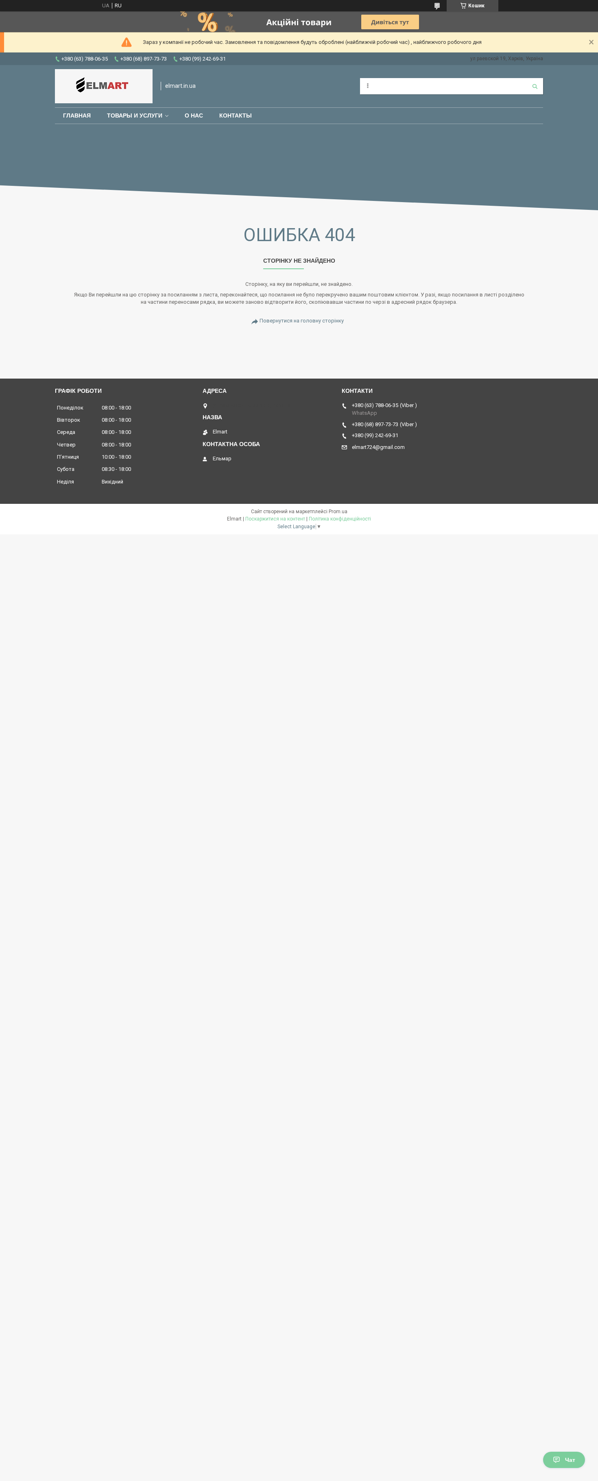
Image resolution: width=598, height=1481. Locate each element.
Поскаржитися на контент (275, 519)
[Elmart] (104, 86)
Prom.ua (338, 511)
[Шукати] (535, 86)
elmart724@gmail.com (378, 447)
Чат (570, 1460)
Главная (77, 115)
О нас (194, 115)
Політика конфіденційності (340, 519)
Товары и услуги (134, 115)
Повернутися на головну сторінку (302, 321)
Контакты (235, 115)
